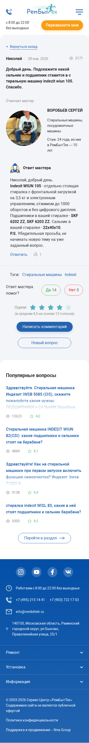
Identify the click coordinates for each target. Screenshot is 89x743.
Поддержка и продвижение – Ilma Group (38, 730)
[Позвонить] (9, 13)
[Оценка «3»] (51, 307)
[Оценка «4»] (60, 307)
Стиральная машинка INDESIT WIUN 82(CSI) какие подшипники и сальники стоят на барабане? (42, 435)
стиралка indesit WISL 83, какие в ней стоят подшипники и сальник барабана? (43, 508)
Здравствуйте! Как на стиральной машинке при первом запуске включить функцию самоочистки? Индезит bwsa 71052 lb (43, 474)
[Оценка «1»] (33, 307)
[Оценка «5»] (68, 307)
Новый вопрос (44, 342)
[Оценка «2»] (42, 307)
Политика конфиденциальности (32, 720)
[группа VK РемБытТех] (68, 572)
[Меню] (79, 12)
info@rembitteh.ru (30, 612)
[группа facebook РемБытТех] (52, 572)
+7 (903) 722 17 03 (64, 600)
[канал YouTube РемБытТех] (37, 572)
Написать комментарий (44, 326)
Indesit (70, 274)
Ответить (18, 254)
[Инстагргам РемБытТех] (21, 572)
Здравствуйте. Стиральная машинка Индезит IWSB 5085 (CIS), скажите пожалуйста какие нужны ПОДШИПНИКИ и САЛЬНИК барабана (40, 397)
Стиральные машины (42, 274)
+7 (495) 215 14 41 (30, 600)
